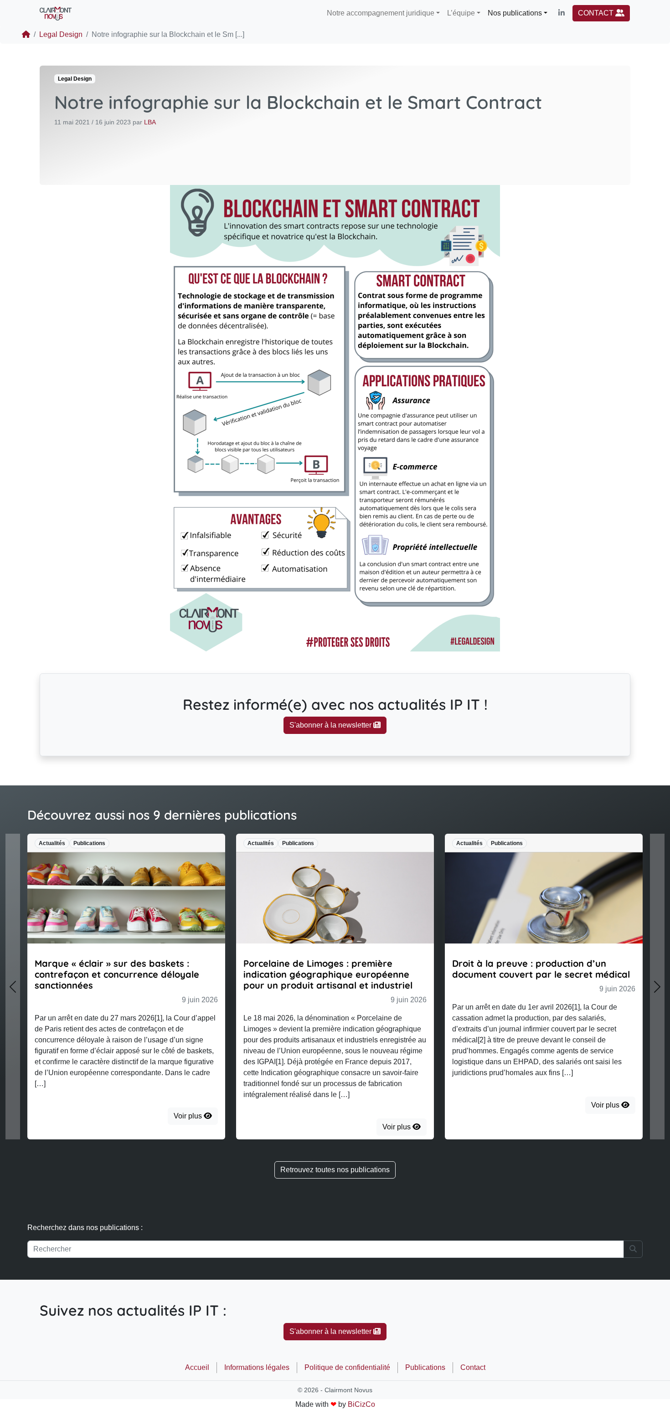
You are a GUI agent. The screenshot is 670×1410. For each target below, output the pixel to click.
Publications (425, 1367)
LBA (150, 122)
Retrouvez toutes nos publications (335, 1170)
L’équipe (461, 13)
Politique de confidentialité (347, 1367)
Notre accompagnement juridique (380, 13)
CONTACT (596, 13)
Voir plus (189, 1116)
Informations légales (256, 1367)
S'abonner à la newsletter (331, 725)
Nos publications (515, 13)
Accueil (197, 1367)
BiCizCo (361, 1404)
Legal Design (60, 34)
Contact (472, 1367)
